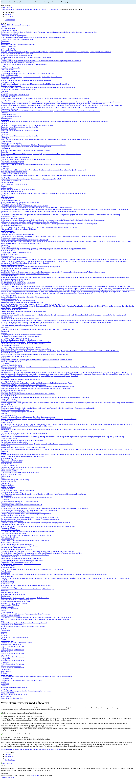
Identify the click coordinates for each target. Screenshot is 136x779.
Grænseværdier (5, 173)
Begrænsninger (11, 646)
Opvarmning (5, 499)
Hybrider (78, 154)
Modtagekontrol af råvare (9, 617)
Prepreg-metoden (17, 560)
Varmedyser (107, 306)
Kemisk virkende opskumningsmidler (35, 64)
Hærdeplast (4, 112)
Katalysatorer (5, 625)
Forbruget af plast (69, 32)
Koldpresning (5, 562)
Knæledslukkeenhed (28, 209)
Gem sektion (9, 16)
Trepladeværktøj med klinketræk (100, 322)
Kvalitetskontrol (12, 471)
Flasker (20, 410)
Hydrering (10, 189)
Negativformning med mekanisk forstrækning (38, 497)
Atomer (11, 37)
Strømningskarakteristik (8, 419)
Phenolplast (12, 129)
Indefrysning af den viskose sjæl (29, 336)
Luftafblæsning (5, 272)
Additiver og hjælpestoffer (22, 356)
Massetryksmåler (17, 386)
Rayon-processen (6, 154)
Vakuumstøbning (18, 564)
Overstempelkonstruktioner (23, 544)
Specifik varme (27, 77)
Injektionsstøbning (6, 644)
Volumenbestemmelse (76, 374)
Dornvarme (17, 390)
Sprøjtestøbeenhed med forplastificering (107, 215)
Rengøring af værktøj (7, 408)
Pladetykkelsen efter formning (16, 526)
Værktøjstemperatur (38, 286)
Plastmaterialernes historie (9, 30)
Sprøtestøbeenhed (6, 213)
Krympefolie (49, 426)
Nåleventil (100, 306)
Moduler (3, 27)
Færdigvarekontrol (101, 574)
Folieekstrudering (6, 422)
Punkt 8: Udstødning (30, 263)
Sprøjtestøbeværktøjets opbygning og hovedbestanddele (18, 304)
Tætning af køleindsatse (68, 329)
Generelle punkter (21, 603)
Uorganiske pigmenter (33, 57)
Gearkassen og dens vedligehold (11, 370)
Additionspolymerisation (8, 44)
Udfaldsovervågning (37, 268)
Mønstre (3, 145)
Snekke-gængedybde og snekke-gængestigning (15, 220)
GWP (6, 623)
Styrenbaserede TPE (7, 111)
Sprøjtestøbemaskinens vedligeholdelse (13, 274)
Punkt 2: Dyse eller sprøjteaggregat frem (75, 259)
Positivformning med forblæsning (11, 494)
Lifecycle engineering (7, 197)
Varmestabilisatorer (7, 53)
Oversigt (48, 147)
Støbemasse (7, 531)
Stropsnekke (37, 383)
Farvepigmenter (29, 626)
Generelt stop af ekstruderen (33, 394)
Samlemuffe (85, 429)
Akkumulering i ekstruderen (26, 467)
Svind (2, 326)
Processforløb (5, 591)
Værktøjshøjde (13, 254)
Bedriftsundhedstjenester (46, 170)
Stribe (2, 478)
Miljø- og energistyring (49, 179)
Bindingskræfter (60, 37)
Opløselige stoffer (6, 57)
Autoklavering (10, 565)
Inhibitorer (21, 121)
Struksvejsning (30, 676)
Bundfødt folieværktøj (21, 424)
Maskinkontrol (46, 617)
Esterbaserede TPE (47, 111)
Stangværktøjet (42, 433)
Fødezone (4, 388)
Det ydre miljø (5, 177)
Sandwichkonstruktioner (56, 569)
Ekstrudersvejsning (19, 676)
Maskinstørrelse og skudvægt (10, 249)
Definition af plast (31, 32)
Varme (70, 383)
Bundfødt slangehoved (22, 449)
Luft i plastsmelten (67, 220)
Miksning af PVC (21, 419)
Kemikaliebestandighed (26, 87)
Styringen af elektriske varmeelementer (27, 501)
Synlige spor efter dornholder (92, 403)
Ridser (3, 403)
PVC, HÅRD (38, 351)
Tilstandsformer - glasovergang (10, 71)
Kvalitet (11, 397)
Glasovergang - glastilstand (36, 73)
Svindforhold (31, 283)
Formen (3, 453)
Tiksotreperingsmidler (32, 121)
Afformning (9, 506)
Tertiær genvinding (7, 188)
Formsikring (98, 454)
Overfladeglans (13, 326)
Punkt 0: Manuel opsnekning (10, 259)
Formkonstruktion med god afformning (28, 508)
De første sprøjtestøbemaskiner (10, 200)
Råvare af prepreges (76, 574)
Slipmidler (45, 360)
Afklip (111, 449)
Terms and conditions (7, 777)
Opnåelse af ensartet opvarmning (11, 503)
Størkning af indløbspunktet (37, 326)
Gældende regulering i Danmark (37, 623)
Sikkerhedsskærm (30, 447)
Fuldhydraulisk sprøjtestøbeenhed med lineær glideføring (41, 215)
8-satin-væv (47, 150)
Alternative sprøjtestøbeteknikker (11, 361)
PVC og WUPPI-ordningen (9, 193)
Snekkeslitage (77, 220)
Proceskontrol (49, 397)
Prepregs (63, 154)
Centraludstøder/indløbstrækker (11, 309)
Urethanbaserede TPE (34, 111)
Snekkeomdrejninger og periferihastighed (67, 397)
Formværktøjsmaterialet (8, 614)
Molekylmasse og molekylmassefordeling (51, 52)
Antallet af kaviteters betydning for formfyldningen (17, 288)
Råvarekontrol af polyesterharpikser (12, 574)
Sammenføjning (6, 671)
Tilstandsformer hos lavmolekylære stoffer (14, 73)
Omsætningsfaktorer (57, 223)
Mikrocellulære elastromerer (23, 589)
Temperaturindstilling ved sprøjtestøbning (14, 349)
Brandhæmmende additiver (27, 89)
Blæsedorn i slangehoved (43, 467)
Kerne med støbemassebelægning (21, 531)
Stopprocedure (17, 462)
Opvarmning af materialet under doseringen (20, 223)
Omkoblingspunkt (77, 286)
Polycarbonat (87, 105)
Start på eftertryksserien (88, 288)
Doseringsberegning (23, 243)
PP (11, 351)
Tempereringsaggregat (88, 236)
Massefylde (4, 87)
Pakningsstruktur (17, 340)
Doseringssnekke (46, 383)
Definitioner (22, 623)
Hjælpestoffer (5, 120)
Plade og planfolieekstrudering (10, 435)
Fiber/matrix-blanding (38, 147)
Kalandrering (60, 437)
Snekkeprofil (35, 220)
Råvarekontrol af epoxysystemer (34, 574)
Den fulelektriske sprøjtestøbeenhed (12, 215)
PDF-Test (4, 25)
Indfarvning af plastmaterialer (10, 352)
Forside (3, 9)
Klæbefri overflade (64, 121)
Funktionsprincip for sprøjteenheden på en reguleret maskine (37, 207)
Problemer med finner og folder (72, 553)
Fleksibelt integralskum (39, 589)
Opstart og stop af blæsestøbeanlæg (12, 460)
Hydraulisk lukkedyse (29, 229)
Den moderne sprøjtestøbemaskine (11, 206)
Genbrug (3, 182)
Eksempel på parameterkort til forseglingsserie (94, 290)
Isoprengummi (5, 655)
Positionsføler (98, 449)
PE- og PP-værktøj (15, 429)
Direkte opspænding (7, 234)
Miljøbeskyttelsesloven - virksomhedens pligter (15, 179)
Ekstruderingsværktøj (44, 386)
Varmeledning (36, 77)
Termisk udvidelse (16, 77)
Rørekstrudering (6, 428)
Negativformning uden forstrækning (12, 497)
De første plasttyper (7, 32)
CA (30, 351)
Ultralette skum (46, 585)
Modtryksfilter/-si (6, 386)
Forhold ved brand (69, 87)
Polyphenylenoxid (77, 105)
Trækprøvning (30, 411)
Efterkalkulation (81, 249)
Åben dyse (4, 227)
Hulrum (48, 535)
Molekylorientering (71, 52)
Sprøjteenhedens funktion (9, 216)
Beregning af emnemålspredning (38, 293)
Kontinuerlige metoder (8, 567)
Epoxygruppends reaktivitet (20, 125)
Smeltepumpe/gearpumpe (9, 411)
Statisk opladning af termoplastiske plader (21, 517)
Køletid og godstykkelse (8, 241)
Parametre (87, 139)
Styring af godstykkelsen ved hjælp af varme (36, 408)
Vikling (3, 565)
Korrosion (48, 159)
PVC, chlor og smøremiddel (54, 419)
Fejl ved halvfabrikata (17, 549)
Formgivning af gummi (25, 642)
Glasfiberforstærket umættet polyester (12, 163)
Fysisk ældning (5, 77)
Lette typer (50, 589)
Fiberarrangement (15, 147)
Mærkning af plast (80, 193)
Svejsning (113, 424)
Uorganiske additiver (20, 61)
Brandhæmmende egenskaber (48, 121)
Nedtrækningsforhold (25, 426)
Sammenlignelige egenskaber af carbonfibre (46, 154)
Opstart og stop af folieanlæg (66, 424)
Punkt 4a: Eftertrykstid (14, 261)
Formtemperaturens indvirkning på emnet (28, 324)
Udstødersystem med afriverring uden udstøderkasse (38, 322)
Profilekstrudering (6, 431)
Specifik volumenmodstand (9, 84)
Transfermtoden (16, 637)
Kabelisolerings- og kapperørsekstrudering (14, 442)
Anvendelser (20, 646)
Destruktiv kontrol (21, 619)
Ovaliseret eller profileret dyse (84, 449)
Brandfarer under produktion (36, 619)
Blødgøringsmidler (16, 62)
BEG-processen (27, 154)
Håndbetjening (18, 266)
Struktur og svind (36, 340)
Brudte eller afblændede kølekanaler (49, 329)
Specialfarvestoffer (46, 57)
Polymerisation (5, 43)
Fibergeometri (5, 147)
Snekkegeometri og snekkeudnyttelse (12, 218)
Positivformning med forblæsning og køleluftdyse (37, 494)
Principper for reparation (8, 578)
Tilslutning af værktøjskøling (71, 236)
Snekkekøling (75, 376)
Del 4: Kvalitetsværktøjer (9, 295)
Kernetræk (14, 272)
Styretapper (13, 454)
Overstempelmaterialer (8, 544)
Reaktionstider (5, 592)
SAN (18, 351)
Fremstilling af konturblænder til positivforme (34, 540)
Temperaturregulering (7, 324)
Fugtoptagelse (26, 159)
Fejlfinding (4, 258)
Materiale (4, 526)
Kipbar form (5, 469)
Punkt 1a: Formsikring (40, 259)
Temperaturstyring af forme (9, 537)
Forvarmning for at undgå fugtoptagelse (20, 417)
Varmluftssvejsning (7, 676)
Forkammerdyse (66, 227)
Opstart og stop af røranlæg (97, 429)
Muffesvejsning (40, 676)
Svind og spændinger (45, 429)
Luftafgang (54, 522)
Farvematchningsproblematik (59, 354)
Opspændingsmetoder (8, 232)
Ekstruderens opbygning (8, 369)
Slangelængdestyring (15, 469)
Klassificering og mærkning (19, 173)
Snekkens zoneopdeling (29, 374)
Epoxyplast (4, 123)
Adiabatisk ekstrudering (87, 367)
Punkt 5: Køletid (26, 261)
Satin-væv (19, 150)
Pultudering (4, 569)
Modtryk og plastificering (50, 222)
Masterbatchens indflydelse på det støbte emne (15, 354)
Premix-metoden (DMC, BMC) (33, 560)
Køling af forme (15, 551)
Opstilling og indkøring (8, 487)
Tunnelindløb (14, 306)
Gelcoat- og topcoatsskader (25, 578)
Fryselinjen (39, 424)
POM (58, 351)
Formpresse (24, 637)
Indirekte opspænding (21, 234)
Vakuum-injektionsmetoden (32, 564)
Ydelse (23, 390)
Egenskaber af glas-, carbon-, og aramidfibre (15, 157)
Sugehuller (42, 535)
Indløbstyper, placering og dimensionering (46, 9)
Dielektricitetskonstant (53, 84)
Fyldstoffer (4, 66)
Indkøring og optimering (8, 395)
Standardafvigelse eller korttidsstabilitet (13, 297)
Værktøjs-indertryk (78, 241)
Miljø (2, 621)
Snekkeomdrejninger (90, 223)
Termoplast (4, 91)
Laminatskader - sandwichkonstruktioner (90, 578)
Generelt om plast (9, 28)
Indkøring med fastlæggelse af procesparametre (15, 279)
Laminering (51, 437)
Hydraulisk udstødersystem (25, 315)
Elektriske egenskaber (8, 82)
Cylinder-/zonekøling (47, 372)
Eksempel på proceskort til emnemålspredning (62, 293)
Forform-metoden (6, 560)
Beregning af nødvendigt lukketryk (48, 241)
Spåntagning (5, 684)
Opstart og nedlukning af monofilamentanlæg (28, 440)
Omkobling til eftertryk (85, 293)
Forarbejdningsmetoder (16, 102)
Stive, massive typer (7, 585)
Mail (28, 775)
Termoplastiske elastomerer (9, 109)
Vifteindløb (55, 306)
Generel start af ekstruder (16, 394)
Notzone (77, 372)
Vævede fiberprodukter (14, 143)
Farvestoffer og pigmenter (24, 55)
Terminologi (41, 32)
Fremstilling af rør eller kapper (73, 437)
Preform (13, 481)
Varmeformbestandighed (36, 292)
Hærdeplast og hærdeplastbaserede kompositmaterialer (36, 193)
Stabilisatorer (107, 52)
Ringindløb (70, 306)
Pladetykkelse (12, 522)
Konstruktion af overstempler (10, 542)
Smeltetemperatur (26, 286)
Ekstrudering (5, 363)
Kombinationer (71, 139)
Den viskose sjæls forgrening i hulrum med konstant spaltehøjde (21, 347)
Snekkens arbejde (68, 386)
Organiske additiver (7, 61)
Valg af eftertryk (108, 288)
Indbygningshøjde (88, 454)
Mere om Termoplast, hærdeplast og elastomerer (23, 52)
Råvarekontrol (19, 397)
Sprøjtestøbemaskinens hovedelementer (35, 206)
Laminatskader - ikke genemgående (45, 578)
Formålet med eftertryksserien (71, 288)
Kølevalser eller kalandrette (9, 437)
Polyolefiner (4, 93)
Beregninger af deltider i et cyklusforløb (13, 240)
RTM (31, 562)
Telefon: (42, 775)
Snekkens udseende (43, 388)
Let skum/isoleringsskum (33, 585)
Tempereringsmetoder (7, 539)
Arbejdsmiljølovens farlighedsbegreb (12, 175)
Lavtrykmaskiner (31, 598)
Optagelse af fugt (6, 514)
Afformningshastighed (69, 508)
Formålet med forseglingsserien (32, 290)
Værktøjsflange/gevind (8, 372)
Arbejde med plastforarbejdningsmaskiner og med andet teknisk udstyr (58, 175)
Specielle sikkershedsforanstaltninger (117, 277)
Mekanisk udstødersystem (9, 315)
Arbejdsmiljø (5, 166)
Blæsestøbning (65, 367)
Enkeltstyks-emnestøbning (9, 599)
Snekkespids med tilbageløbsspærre (93, 220)
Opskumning (14, 592)
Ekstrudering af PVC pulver (36, 419)
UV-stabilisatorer (27, 53)
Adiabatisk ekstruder (48, 394)
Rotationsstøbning (6, 555)
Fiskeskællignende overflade (24, 403)
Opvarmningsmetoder (7, 501)
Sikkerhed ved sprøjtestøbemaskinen (37, 274)
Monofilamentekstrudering (9, 438)
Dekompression (45, 223)
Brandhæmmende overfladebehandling (49, 61)
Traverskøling (36, 372)
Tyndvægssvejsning (7, 678)
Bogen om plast (25, 25)
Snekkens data (33, 376)
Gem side (8, 14)
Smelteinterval (49, 73)
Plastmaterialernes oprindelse (55, 32)
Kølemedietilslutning (30, 329)
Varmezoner (28, 372)
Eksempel (4, 186)
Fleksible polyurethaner (8, 587)
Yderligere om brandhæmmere (71, 61)
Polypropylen (13, 95)
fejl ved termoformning (19, 548)
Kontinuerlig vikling (30, 569)
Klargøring (4, 394)
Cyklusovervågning (7, 268)
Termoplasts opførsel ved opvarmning (47, 517)
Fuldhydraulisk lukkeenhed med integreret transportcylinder (53, 209)
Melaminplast (5, 138)
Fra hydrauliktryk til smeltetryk (73, 223)
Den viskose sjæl (36, 334)
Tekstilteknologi (6, 148)
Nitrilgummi (4, 648)
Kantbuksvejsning (66, 676)
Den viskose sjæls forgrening (10, 345)
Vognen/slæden (118, 449)
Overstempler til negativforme (10, 546)
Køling (53, 386)
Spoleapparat (77, 429)
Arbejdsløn (49, 249)
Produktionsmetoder (43, 598)
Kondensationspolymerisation (26, 44)
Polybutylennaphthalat (64, 105)
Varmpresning (37, 558)
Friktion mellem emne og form (28, 510)
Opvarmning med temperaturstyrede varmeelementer (17, 505)
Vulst (23, 429)
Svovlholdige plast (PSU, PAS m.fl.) (110, 105)
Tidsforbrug (42, 249)
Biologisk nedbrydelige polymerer (64, 193)
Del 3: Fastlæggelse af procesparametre (13, 284)
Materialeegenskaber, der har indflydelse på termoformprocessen (21, 512)
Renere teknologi (36, 179)
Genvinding (10, 182)
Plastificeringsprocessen (59, 383)
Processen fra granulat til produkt (11, 381)
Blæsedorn (120, 454)
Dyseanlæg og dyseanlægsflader (34, 227)
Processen (18, 365)
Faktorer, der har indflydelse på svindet (13, 515)
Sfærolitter (4, 52)
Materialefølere (69, 408)
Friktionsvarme (41, 385)
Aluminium (36, 531)
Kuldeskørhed (46, 77)
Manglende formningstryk (53, 553)
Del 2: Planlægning (18, 281)
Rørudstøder (97, 315)
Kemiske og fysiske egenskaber (11, 86)
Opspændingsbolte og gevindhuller (12, 236)
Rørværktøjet (5, 429)
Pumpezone (23, 388)
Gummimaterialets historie (9, 642)
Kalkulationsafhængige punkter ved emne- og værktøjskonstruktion (22, 302)
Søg (2, 28)
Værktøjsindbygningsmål (24, 252)
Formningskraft (35, 522)
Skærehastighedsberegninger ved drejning (14, 687)
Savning (8, 696)
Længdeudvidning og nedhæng (30, 519)
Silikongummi (5, 659)
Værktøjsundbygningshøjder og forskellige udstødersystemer (20, 318)
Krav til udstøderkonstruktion (44, 315)
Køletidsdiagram (21, 241)
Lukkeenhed (68, 207)
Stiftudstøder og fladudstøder (84, 315)
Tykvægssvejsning (6, 675)
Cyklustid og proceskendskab (17, 258)
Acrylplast (4, 105)
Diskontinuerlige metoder (9, 556)
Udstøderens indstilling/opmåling (105, 236)
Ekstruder (12, 365)
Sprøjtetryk (48, 286)
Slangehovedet (40, 447)
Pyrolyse (3, 189)
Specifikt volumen (35, 243)
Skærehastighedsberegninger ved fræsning (14, 691)
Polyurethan (4, 129)
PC (33, 351)
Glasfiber (4, 143)
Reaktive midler (32, 61)
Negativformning (6, 496)
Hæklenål (4, 311)
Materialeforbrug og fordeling (29, 249)
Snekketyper (87, 374)
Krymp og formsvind (44, 514)
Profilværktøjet (5, 433)
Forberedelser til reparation (9, 608)
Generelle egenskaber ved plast (10, 68)
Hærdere (32, 125)
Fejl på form (28, 549)
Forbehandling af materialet (9, 415)
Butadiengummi (6, 651)
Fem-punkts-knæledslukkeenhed (49, 211)
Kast (6, 326)
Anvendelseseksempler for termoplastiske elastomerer (83, 111)
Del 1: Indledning (6, 281)
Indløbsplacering (6, 308)
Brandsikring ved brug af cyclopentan (57, 619)
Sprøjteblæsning (6, 481)
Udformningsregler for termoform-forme (13, 533)
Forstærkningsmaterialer (26, 360)
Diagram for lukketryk (105, 241)
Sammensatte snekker (98, 374)
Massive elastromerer (7, 589)
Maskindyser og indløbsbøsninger (11, 225)
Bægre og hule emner (11, 410)
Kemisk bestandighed (38, 159)
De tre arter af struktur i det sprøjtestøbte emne (15, 338)
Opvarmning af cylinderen (9, 385)
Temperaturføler (35, 379)
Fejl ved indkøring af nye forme (11, 553)
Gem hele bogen (10, 20)
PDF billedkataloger (13, 25)
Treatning (54, 424)
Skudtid (3, 594)
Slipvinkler (13, 535)
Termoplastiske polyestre (34, 105)
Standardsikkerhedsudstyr (9, 275)
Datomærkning (5, 331)
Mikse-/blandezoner (120, 374)
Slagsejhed (47, 80)
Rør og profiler (12, 367)
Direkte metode (5, 637)
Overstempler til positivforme (29, 546)
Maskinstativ (60, 207)
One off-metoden (42, 569)
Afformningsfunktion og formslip (64, 315)
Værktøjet (4, 440)
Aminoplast (4, 132)
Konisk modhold (12, 311)
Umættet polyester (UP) (8, 114)
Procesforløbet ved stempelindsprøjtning (13, 204)
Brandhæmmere (6, 59)
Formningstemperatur (23, 522)
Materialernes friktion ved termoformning (25, 514)
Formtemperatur (70, 526)
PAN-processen (17, 154)
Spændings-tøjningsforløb (15, 80)
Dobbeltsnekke (24, 376)
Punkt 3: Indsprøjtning (96, 259)
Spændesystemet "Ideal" (54, 236)
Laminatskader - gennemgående (67, 578)
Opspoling (10, 440)
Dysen (40, 449)
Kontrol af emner (6, 548)
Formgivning (5, 334)
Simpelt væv (5, 150)
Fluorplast (95, 105)
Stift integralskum (19, 585)
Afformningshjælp (82, 508)
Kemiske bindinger (49, 37)
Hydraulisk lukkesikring (92, 277)
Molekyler (17, 37)
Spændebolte (20, 372)
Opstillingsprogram (7, 266)
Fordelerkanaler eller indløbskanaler (122, 306)
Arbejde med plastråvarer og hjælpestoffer (14, 172)
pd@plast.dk (35, 775)
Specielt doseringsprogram (78, 272)
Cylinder (24, 370)
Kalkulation (4, 245)
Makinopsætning (6, 605)
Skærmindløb (39, 306)
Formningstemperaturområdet (50, 519)
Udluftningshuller (42, 454)
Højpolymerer (5, 41)
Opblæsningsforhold (81, 424)
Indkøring (10, 488)
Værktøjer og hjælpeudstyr (24, 9)
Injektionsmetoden (6, 564)
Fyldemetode (20, 614)
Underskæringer (52, 510)
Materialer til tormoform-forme (10, 530)
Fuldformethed (18, 521)
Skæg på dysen (10, 403)
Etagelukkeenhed (104, 209)
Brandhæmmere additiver (9, 626)
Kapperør (26, 410)
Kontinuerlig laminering (15, 569)
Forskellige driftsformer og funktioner (12, 265)
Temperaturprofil (67, 388)
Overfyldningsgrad (20, 594)
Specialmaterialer (48, 531)
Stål (41, 531)
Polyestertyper (5, 116)
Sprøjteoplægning (17, 558)
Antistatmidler (5, 62)
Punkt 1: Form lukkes (26, 259)
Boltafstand (42, 236)
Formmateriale (5, 454)
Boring (3, 693)
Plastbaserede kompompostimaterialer (12, 161)
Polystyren (4, 98)
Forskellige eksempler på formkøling (12, 329)
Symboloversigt (19, 447)
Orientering (80, 139)
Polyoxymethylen (20, 105)
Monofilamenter (31, 367)
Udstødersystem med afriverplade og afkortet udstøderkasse (103, 320)
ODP (2, 623)
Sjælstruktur (27, 340)
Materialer (4, 333)
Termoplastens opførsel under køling (12, 524)
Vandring (72, 449)
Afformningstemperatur (8, 508)
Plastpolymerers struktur (8, 46)
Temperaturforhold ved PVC (27, 385)
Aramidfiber (4, 155)
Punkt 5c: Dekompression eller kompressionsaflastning (82, 261)
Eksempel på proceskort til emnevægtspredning (85, 292)
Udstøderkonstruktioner (8, 313)
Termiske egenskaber (7, 70)
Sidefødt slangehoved (7, 449)
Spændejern (31, 234)
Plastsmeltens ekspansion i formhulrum (39, 342)
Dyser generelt (13, 426)
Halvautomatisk (28, 266)
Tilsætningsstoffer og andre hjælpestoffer (90, 52)
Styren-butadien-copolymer (16, 98)
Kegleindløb (31, 306)
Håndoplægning (6, 558)
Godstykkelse (15, 472)
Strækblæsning (24, 480)
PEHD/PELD (5, 351)
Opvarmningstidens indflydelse (10, 519)
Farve (72, 121)
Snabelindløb (23, 306)
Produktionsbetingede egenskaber (99, 424)
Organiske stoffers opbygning (10, 39)
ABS (21, 351)
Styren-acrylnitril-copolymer (34, 98)
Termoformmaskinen (7, 485)
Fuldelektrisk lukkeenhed (68, 211)
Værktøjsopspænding (7, 231)
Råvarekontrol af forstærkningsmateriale (56, 574)
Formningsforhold (6, 492)
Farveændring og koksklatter (74, 403)
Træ (2, 531)
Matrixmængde (26, 147)
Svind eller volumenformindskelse (20, 334)
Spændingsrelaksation (31, 80)
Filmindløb (47, 306)
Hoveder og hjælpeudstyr (9, 465)
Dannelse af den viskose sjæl (10, 336)
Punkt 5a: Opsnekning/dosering (42, 261)
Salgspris (73, 249)
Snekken (112, 372)
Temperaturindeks (56, 77)
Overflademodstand (24, 84)
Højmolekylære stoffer (27, 39)
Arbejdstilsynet (33, 170)
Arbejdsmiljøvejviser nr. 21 (77, 170)
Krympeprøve (21, 411)
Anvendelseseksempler (30, 102)
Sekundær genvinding (20, 184)
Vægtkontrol (64, 449)
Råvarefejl (11, 607)
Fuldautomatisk (38, 266)
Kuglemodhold (32, 311)
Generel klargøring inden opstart (11, 392)
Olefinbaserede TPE (20, 111)
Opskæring (46, 424)
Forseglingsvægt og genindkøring (69, 290)
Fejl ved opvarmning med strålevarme (33, 553)
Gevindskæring (10, 693)
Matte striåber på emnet (57, 403)
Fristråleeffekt (5, 306)
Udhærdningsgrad (6, 118)
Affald (59, 179)
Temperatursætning (55, 388)
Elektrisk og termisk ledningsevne (11, 159)
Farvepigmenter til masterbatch (40, 354)
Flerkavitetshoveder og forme (10, 480)
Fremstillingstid (23, 326)
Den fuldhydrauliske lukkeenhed (11, 209)
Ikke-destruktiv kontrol (8, 619)
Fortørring (29, 383)
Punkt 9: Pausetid (43, 263)
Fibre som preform (51, 145)
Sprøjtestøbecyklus (7, 256)
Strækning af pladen (7, 521)
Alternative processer (14, 474)
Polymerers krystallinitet (8, 48)
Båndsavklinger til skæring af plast (12, 698)
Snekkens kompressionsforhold (59, 374)
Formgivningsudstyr (7, 612)
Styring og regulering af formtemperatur (33, 551)
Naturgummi (17, 644)
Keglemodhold (41, 311)
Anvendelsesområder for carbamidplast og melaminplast (48, 139)
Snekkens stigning (43, 374)
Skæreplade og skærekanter (57, 454)
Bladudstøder (106, 315)
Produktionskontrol (89, 574)
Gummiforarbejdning (7, 641)
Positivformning (18, 492)
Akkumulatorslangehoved (9, 467)
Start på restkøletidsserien (20, 292)
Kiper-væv (12, 150)
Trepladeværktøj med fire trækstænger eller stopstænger (72, 322)
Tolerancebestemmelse (42, 297)
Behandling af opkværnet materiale (44, 417)
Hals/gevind (70, 454)
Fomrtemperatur (46, 522)
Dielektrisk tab (64, 84)
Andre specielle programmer (96, 272)
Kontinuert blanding (19, 598)
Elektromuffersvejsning (52, 676)
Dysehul (10, 227)
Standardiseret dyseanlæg (53, 227)
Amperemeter (5, 379)
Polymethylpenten (23, 95)
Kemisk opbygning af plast (9, 34)
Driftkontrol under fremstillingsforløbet (29, 617)
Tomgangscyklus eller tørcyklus (28, 272)
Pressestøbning (27, 558)
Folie (19, 367)
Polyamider (11, 105)
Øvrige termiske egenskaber (9, 75)
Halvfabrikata (61, 145)
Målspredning (30, 297)
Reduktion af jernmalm (28, 189)
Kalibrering (29, 429)
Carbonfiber (4, 152)
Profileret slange (55, 449)
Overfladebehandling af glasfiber (33, 150)
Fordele (3, 646)
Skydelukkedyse (16, 229)
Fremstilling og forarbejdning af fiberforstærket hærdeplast (31, 555)
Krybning (4, 80)
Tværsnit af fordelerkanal (19, 308)
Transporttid (10, 594)
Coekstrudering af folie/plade (38, 437)
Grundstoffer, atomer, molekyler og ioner (13, 36)
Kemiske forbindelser (28, 37)
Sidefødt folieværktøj (7, 424)
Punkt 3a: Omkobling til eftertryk (113, 259)
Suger (24, 383)
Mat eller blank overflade (41, 403)
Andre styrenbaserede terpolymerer (79, 98)
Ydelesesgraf (85, 397)
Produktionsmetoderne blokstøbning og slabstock (16, 601)
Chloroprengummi (6, 669)
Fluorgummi (5, 662)
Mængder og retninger (13, 145)
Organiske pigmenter (18, 57)
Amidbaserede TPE (60, 111)
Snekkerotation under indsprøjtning (49, 272)
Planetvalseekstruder (70, 419)
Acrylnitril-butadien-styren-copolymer (55, 98)
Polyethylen (4, 95)
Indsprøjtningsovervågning (22, 268)
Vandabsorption (13, 87)
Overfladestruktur (6, 340)
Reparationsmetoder (7, 576)
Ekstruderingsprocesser (8, 420)
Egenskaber (4, 102)
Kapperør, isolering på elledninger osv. (48, 367)
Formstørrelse (5, 535)
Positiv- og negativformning (9, 490)
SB (15, 351)
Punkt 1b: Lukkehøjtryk (55, 259)
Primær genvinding (7, 184)
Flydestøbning (65, 272)
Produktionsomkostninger (62, 249)
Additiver (21, 625)
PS (13, 351)
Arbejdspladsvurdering (61, 170)
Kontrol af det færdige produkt (61, 617)
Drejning (3, 685)
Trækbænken (57, 429)
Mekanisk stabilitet (52, 551)
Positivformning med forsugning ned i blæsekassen (70, 494)
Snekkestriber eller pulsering (111, 403)
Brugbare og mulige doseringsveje (50, 220)
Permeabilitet (59, 87)
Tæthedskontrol (39, 456)
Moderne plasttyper (19, 32)
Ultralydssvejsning (36, 680)
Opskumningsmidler (28, 62)
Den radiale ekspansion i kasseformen (12, 343)
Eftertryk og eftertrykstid (91, 286)
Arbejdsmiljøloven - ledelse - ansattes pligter (15, 170)
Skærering (17, 456)
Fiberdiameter (70, 154)
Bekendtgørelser (13, 623)
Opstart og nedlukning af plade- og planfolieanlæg (108, 437)
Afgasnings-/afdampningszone (64, 372)
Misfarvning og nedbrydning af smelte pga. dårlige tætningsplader (21, 222)
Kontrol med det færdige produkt (34, 397)
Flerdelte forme (112, 454)
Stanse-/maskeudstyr (27, 456)
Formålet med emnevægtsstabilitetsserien (57, 292)
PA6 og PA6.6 (65, 351)
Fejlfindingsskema (6, 463)
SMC (6, 633)
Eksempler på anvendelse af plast (86, 32)
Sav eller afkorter (67, 429)
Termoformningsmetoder (26, 490)
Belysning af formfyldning (117, 290)
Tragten (3, 383)
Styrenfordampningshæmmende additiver (94, 121)
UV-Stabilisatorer (53, 360)
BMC (2, 633)
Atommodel (38, 37)
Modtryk (37, 223)
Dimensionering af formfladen (10, 540)
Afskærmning (5, 277)
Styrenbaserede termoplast (9, 96)
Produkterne (4, 365)
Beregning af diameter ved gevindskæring (14, 694)
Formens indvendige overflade (27, 454)
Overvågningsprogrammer (51, 266)
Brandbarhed (5, 89)
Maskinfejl (4, 607)
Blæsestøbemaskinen (7, 447)
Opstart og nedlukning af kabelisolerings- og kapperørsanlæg (53, 444)
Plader (23, 367)
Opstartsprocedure (6, 462)
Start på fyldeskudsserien (122, 286)
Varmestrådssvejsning (23, 680)
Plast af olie (4, 195)
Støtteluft (106, 449)
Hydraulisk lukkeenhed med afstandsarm (85, 209)
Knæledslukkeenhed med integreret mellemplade (23, 211)
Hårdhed (41, 80)
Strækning (59, 386)
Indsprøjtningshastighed (106, 286)
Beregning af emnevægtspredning (110, 292)
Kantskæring (88, 437)
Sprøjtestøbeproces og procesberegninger (14, 238)
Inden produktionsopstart (8, 250)
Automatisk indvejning (57, 408)
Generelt (3, 610)
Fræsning (4, 689)
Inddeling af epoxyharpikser (44, 125)
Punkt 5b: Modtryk (58, 261)
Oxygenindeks (14, 89)
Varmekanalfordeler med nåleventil (85, 306)
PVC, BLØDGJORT (49, 351)
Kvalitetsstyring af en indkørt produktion (13, 283)
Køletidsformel (32, 241)
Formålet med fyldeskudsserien (10, 286)
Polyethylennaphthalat (50, 105)
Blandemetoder (5, 596)
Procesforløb (38, 505)
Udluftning (38, 614)
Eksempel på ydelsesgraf (8, 399)
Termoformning (6, 483)
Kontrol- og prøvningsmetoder (10, 616)
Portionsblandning (6, 598)
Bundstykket (78, 454)
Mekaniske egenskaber (8, 78)
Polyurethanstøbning (7, 582)
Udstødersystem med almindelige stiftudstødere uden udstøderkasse (63, 320)
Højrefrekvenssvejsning (8, 680)
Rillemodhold (22, 311)
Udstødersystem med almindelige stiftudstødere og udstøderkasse (21, 320)
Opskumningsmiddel (7, 356)
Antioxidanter (17, 53)
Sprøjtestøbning (11, 9)
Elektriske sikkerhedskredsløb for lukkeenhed (39, 277)
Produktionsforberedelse (8, 252)
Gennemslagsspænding (38, 84)
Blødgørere (4, 360)
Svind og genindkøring (120, 288)
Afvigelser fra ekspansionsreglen (35, 343)
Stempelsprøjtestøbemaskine (10, 202)
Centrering (18, 408)
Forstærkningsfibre (7, 141)
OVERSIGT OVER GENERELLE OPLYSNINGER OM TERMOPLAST (94, 351)
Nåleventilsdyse (6, 229)
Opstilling (4, 488)
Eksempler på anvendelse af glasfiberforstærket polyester (52, 164)
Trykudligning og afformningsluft (51, 508)
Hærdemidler (5, 121)
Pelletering (4, 367)
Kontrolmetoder (6, 571)
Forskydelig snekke (64, 376)
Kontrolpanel (5, 377)
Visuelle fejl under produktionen (11, 401)
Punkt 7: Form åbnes (17, 263)
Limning (3, 682)
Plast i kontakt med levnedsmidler (44, 87)
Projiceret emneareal (65, 241)
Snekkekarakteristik (7, 390)
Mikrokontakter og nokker (9, 207)
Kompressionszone (13, 388)
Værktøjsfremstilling (28, 300)
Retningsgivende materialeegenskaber (39, 349)
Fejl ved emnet (5, 549)
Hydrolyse (17, 189)
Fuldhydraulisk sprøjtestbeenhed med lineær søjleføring (77, 215)
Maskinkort (4, 254)
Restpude (99, 288)
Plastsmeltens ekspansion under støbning (13, 342)
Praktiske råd (43, 510)
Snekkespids (15, 376)
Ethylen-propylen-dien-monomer (11, 666)
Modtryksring (33, 449)
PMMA (26, 351)
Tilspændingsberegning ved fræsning (39, 691)
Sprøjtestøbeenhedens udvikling (29, 202)
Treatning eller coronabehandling (11, 300)
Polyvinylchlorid (6, 100)
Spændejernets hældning (31, 236)
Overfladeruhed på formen (30, 535)
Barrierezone (110, 374)
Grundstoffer (5, 37)
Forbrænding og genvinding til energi (12, 191)
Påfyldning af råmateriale (14, 383)
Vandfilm (36, 429)
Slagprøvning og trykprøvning (29, 472)
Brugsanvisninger (29, 175)
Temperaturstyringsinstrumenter (20, 379)
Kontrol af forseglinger (8, 603)
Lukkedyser (75, 227)
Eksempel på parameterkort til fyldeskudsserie (47, 288)
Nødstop (103, 277)
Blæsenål (4, 471)
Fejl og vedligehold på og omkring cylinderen (94, 372)
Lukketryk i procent (91, 241)
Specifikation (5, 397)
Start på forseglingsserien (50, 290)
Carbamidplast (5, 134)
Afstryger (11, 456)
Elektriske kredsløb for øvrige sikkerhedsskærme (69, 277)
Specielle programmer (8, 270)
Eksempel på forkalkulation (9, 247)
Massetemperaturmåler (30, 386)
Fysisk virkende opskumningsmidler (12, 64)
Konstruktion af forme (8, 528)
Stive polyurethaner (7, 583)
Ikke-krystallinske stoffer (8, 50)
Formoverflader (14, 510)
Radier (19, 535)
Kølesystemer (5, 327)
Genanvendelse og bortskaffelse (11, 181)
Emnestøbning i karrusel (25, 599)
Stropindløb (62, 306)
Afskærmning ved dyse (17, 277)
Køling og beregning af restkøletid (37, 240)
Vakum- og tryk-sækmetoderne (19, 562)
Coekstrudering (75, 367)
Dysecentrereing (19, 227)
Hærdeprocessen (15, 116)
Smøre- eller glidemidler (8, 55)
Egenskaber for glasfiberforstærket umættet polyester (17, 164)
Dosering (4, 223)
